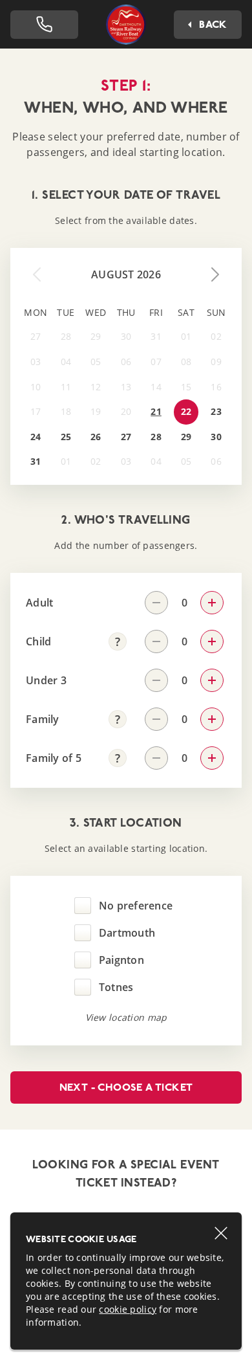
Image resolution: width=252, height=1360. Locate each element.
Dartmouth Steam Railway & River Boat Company (126, 24)
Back (213, 24)
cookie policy (127, 1309)
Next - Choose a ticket (126, 1087)
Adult (39, 603)
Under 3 (46, 680)
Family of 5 (53, 758)
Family (42, 719)
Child (38, 641)
